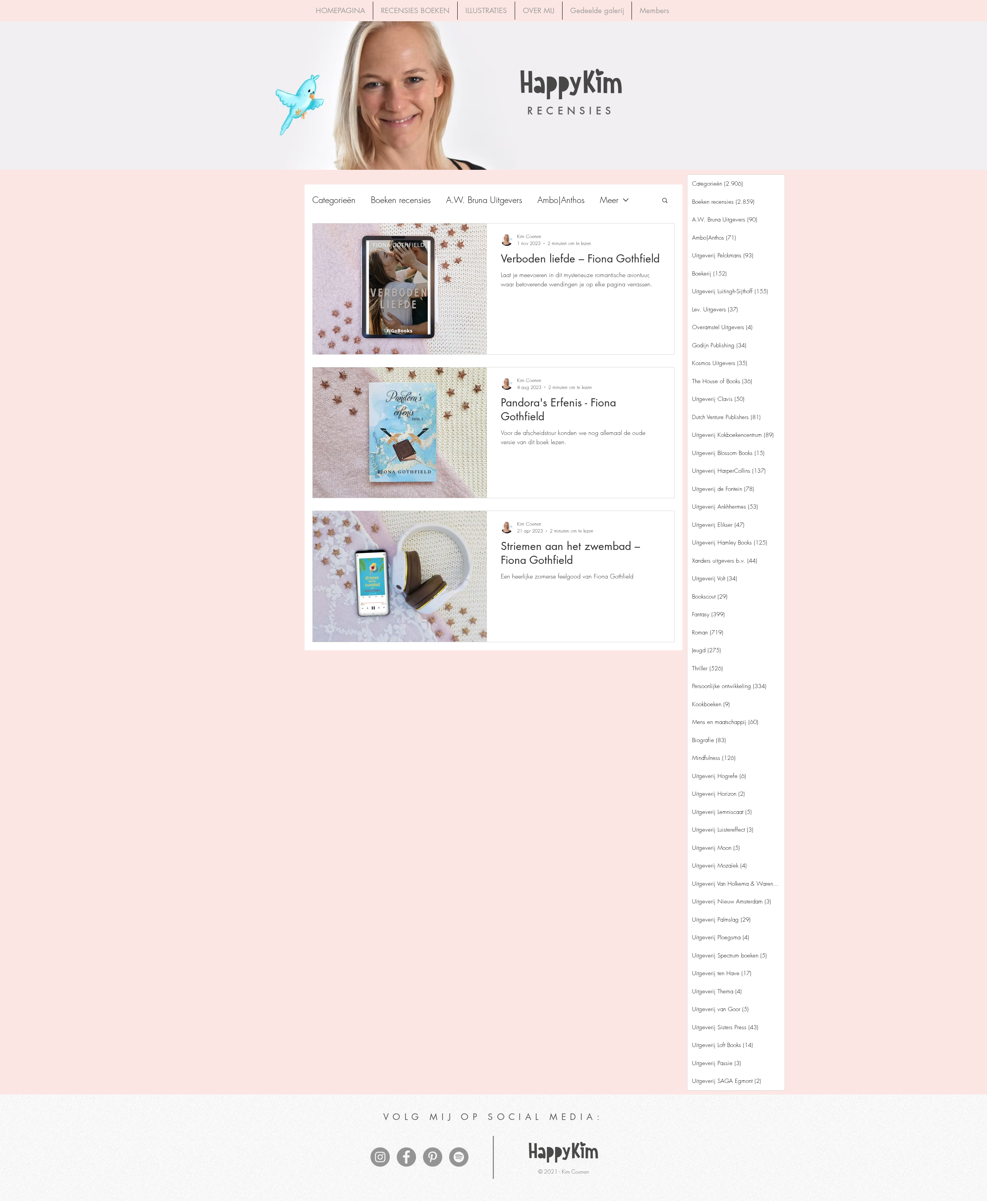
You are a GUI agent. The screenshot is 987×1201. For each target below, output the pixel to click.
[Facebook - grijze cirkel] (406, 1157)
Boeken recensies (401, 200)
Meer (609, 200)
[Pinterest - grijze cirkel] (432, 1157)
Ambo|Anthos (560, 200)
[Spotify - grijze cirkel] (458, 1157)
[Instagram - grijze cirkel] (380, 1157)
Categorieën (333, 200)
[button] (665, 201)
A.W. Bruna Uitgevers (484, 200)
